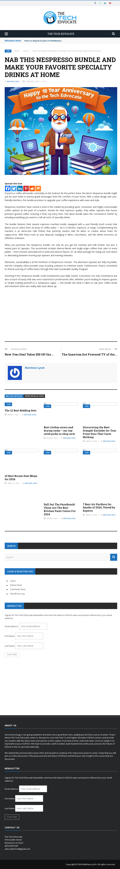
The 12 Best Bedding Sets (20, 410)
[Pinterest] (26, 188)
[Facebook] (7, 188)
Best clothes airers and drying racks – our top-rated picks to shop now (59, 430)
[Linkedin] (20, 188)
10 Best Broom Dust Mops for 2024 (21, 477)
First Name (10, 636)
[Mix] (38, 188)
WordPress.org (17, 593)
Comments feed (17, 589)
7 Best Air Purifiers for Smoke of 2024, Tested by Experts (99, 507)
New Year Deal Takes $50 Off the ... (29, 354)
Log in (13, 580)
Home (8, 51)
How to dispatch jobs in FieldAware (42, 40)
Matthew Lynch (13, 81)
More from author (34, 396)
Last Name (10, 645)
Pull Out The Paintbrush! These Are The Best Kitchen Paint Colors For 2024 (60, 509)
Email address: (12, 626)
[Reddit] (32, 188)
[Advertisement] (61, 313)
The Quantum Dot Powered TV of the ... (89, 354)
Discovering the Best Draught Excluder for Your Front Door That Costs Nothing (99, 432)
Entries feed (16, 585)
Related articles (14, 396)
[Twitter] (14, 188)
